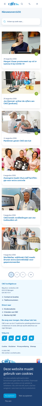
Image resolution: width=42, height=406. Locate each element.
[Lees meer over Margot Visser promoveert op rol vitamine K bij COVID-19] (36, 54)
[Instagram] (31, 338)
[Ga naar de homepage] (13, 4)
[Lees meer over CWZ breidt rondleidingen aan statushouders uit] (36, 210)
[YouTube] (18, 338)
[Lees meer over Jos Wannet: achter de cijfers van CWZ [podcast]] (36, 93)
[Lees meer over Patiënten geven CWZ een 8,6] (36, 133)
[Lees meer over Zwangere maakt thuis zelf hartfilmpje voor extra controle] (36, 170)
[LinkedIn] (11, 338)
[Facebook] (4, 338)
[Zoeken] (22, 4)
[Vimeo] (24, 338)
